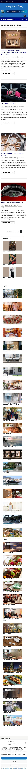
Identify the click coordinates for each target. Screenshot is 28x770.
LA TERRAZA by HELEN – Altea (10, 420)
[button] (26, 743)
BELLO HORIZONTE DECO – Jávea (11, 591)
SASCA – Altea (7, 633)
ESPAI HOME (6, 312)
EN (3, 2)
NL (4, 2)
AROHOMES (6, 473)
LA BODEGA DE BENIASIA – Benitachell (9, 605)
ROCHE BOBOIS (7, 460)
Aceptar (14, 758)
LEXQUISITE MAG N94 (8, 251)
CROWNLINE (6, 486)
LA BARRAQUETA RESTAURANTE (11, 325)
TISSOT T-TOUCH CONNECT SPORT (12, 203)
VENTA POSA (6, 390)
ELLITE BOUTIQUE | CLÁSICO (10, 364)
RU (10, 2)
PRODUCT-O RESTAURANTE (10, 338)
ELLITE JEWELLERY (7, 377)
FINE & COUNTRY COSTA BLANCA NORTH (11, 538)
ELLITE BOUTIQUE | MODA (9, 351)
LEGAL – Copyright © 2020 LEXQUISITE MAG (18, 768)
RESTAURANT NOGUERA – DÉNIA (11, 725)
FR (6, 2)
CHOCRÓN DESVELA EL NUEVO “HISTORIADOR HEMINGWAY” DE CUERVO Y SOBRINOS (14, 52)
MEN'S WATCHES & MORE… (11, 57)
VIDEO (3, 207)
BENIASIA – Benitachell (9, 685)
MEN (3, 57)
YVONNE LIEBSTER (7, 434)
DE (7, 2)
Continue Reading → (8, 73)
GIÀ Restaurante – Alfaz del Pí (11, 659)
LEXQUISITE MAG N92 (8, 277)
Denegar (14, 761)
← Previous (9, 231)
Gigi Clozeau (20, 19)
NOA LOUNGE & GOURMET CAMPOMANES (9, 712)
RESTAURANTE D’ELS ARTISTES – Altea (11, 619)
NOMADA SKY (6, 299)
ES (1, 2)
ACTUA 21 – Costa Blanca (10, 698)
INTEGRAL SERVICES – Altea (10, 447)
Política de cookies (5, 768)
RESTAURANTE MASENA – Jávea (11, 578)
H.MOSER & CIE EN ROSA (8, 104)
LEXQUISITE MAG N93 (8, 264)
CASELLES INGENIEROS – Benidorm (12, 672)
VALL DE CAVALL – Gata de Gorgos (12, 565)
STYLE (20, 205)
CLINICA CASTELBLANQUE (9, 512)
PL (9, 2)
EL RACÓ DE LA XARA (8, 499)
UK (12, 2)
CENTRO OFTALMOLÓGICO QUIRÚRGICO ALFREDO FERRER (11, 403)
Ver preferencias (14, 765)
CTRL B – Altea (7, 646)
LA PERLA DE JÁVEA (8, 552)
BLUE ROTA (6, 525)
